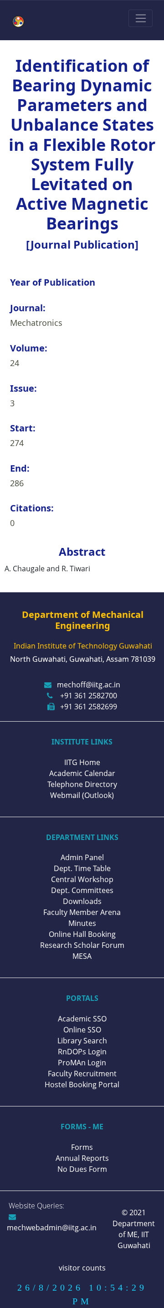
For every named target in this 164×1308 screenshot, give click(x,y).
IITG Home (82, 762)
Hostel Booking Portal (82, 1084)
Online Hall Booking (82, 934)
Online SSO (82, 1030)
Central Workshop (82, 879)
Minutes (82, 923)
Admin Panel (82, 857)
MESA (82, 956)
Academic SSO (82, 1019)
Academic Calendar (82, 773)
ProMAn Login (82, 1063)
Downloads (82, 901)
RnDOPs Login (82, 1052)
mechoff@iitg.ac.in (88, 685)
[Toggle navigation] (140, 18)
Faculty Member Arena (82, 912)
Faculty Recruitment (82, 1074)
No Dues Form (82, 1169)
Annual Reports (82, 1158)
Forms (82, 1147)
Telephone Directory (82, 784)
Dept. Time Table (82, 868)
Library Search (82, 1041)
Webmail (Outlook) (82, 795)
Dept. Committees (82, 890)
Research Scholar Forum (82, 945)
